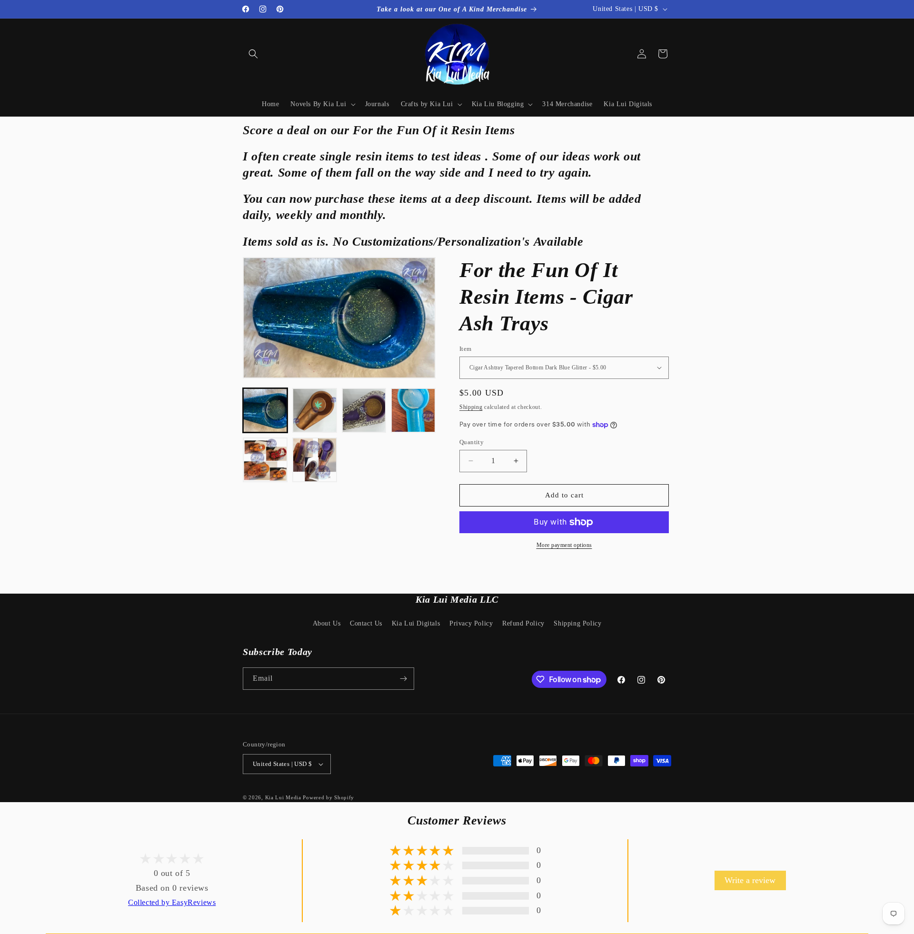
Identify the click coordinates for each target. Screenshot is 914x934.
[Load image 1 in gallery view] (265, 410)
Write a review (750, 880)
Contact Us (366, 623)
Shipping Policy (577, 623)
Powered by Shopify (328, 797)
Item (465, 348)
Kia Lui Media (283, 797)
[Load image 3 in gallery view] (364, 410)
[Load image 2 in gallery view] (314, 410)
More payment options (564, 545)
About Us (327, 623)
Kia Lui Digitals (416, 623)
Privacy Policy (471, 623)
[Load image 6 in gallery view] (314, 459)
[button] (253, 53)
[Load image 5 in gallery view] (265, 459)
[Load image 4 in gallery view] (413, 410)
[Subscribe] (403, 678)
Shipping (471, 407)
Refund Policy (523, 623)
